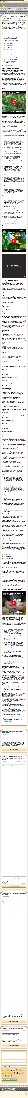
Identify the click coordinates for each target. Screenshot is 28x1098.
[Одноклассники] (7, 719)
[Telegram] (11, 721)
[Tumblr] (21, 719)
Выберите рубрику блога (14, 11)
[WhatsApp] (7, 721)
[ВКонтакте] (5, 719)
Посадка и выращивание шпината (12, 1028)
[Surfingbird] (19, 719)
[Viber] (5, 721)
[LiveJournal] (17, 719)
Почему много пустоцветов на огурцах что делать (14, 894)
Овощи (24, 734)
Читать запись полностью (14, 749)
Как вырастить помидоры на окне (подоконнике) (12, 731)
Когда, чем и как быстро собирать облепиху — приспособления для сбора (12, 758)
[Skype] (9, 721)
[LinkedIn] (15, 719)
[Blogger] (13, 719)
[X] (11, 719)
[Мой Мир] (9, 719)
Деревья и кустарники (21, 20)
